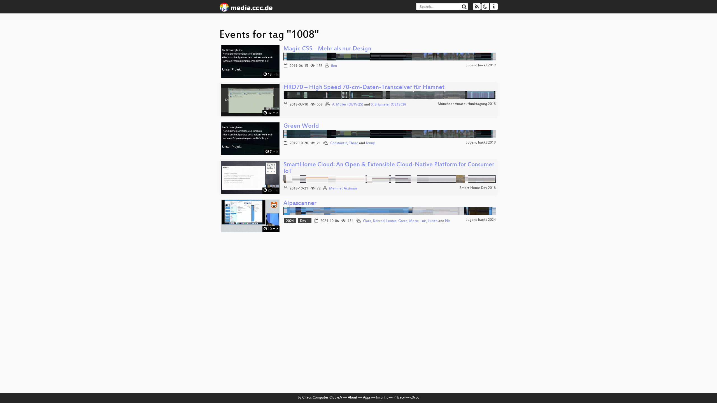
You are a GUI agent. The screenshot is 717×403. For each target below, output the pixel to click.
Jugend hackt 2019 (481, 65)
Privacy (399, 398)
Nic (447, 221)
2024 (290, 221)
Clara (367, 221)
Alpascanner (299, 203)
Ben (334, 66)
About (352, 398)
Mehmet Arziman (343, 189)
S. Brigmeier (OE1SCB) (388, 105)
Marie (414, 221)
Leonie (391, 221)
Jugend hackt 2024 (481, 220)
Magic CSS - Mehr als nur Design (327, 49)
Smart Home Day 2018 (478, 188)
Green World (301, 126)
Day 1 (304, 221)
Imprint (382, 398)
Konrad (379, 221)
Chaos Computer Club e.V (322, 398)
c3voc (414, 398)
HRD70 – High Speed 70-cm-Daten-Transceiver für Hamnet (363, 87)
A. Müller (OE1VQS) (347, 105)
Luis (423, 221)
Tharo (353, 143)
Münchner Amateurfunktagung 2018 (467, 104)
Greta (403, 221)
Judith (432, 221)
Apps (367, 398)
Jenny (370, 143)
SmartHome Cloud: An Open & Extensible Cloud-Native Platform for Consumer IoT (388, 168)
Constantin (338, 143)
